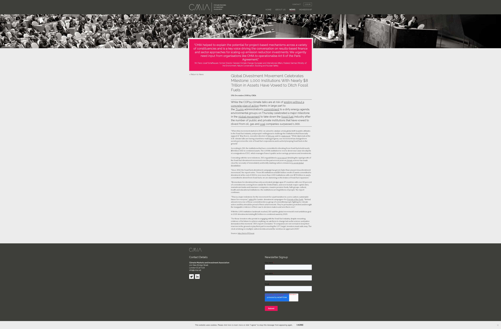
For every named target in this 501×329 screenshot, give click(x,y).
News (292, 9)
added (251, 200)
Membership (305, 9)
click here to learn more (233, 325)
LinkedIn (197, 276)
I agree (300, 325)
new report (282, 158)
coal (262, 124)
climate (289, 160)
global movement (249, 116)
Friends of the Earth (295, 200)
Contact (296, 4)
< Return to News (196, 74)
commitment (271, 109)
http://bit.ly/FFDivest (246, 233)
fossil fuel (287, 116)
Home (268, 9)
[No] (497, 325)
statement (286, 136)
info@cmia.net (195, 270)
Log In (307, 4)
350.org (271, 136)
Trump (239, 109)
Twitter (191, 276)
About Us (280, 9)
